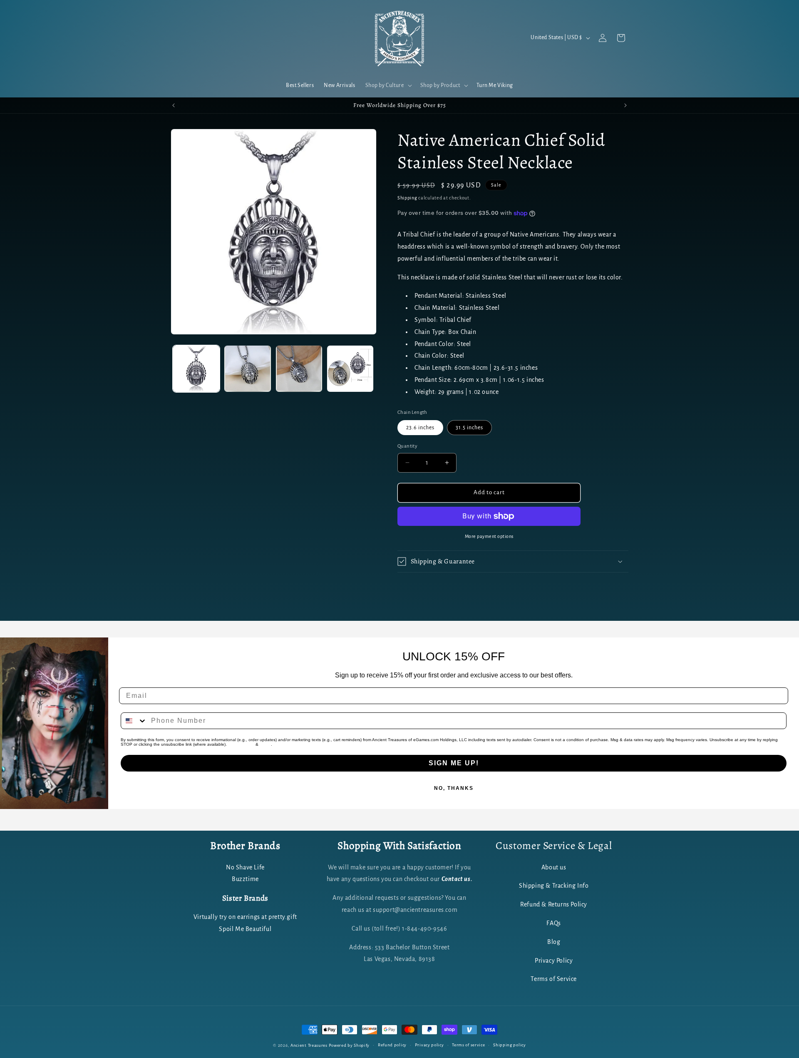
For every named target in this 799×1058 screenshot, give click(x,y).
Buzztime (245, 879)
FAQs (553, 922)
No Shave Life (245, 867)
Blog (553, 941)
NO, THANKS (454, 788)
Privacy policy (429, 1045)
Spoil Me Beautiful (245, 928)
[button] (387, 85)
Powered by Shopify (349, 1045)
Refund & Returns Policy (553, 904)
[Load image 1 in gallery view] (196, 368)
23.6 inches (420, 428)
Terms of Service (554, 979)
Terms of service (468, 1045)
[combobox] (134, 721)
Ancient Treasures (309, 1045)
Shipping (407, 197)
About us (553, 867)
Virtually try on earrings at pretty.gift (245, 917)
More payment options (489, 536)
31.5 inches (469, 428)
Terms (265, 744)
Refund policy (392, 1045)
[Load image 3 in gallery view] (299, 368)
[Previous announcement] (173, 105)
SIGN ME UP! (454, 763)
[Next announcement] (625, 105)
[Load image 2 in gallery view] (247, 368)
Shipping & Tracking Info (553, 885)
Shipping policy (509, 1045)
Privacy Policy (241, 744)
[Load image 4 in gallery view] (350, 368)
